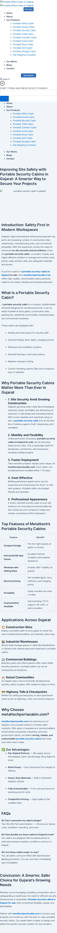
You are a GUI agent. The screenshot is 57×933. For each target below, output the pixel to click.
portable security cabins (28, 738)
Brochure (28, 9)
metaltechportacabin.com (37, 275)
